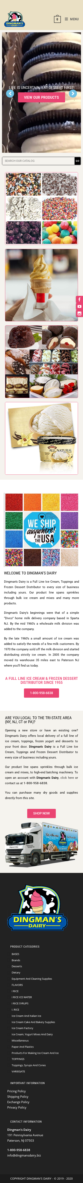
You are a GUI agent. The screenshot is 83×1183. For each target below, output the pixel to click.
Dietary (16, 972)
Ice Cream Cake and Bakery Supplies (33, 1022)
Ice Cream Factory (22, 1028)
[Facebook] (79, 299)
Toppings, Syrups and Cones (29, 1065)
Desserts (17, 966)
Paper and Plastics (23, 1047)
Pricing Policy (16, 1091)
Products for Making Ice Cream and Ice (35, 1053)
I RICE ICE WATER (22, 997)
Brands (16, 960)
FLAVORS (17, 985)
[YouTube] (79, 306)
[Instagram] (79, 313)
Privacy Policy (16, 1107)
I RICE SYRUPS (20, 1003)
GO (77, 161)
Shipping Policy (17, 1096)
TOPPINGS (18, 1059)
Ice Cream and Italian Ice (26, 1016)
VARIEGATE (18, 1071)
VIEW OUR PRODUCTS (41, 97)
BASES (15, 954)
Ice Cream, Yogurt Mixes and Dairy (32, 1034)
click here (67, 778)
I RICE (15, 991)
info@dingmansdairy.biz (24, 1155)
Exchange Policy (18, 1102)
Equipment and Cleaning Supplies (32, 978)
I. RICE (15, 1009)
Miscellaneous (20, 1040)
